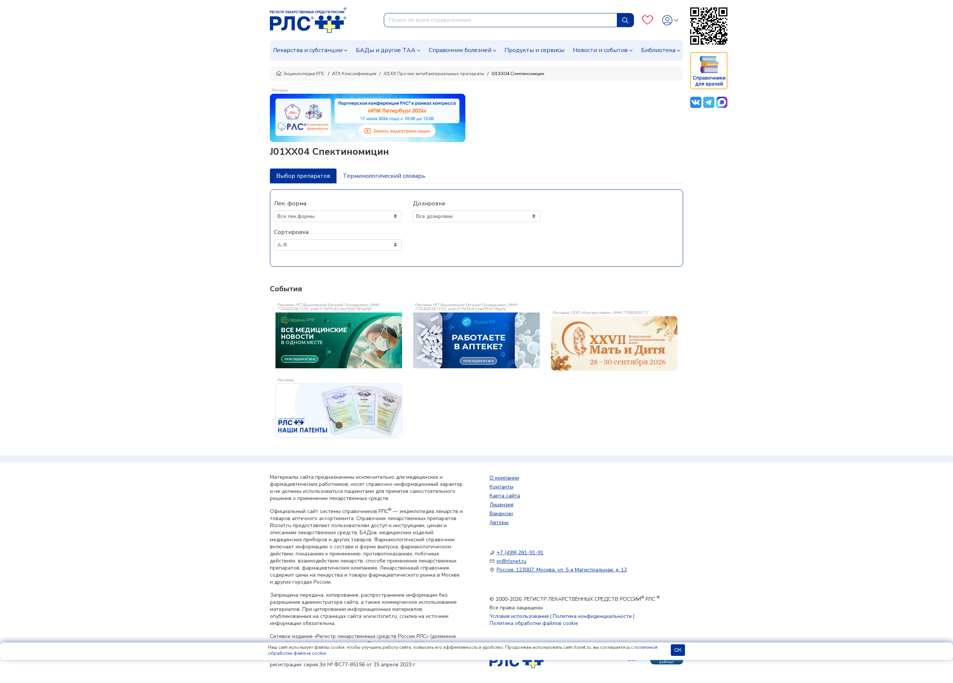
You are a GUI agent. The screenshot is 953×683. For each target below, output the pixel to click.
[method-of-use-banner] (367, 117)
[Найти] (625, 20)
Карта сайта (505, 495)
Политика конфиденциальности (592, 616)
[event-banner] (614, 343)
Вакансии (501, 513)
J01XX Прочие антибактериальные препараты (433, 74)
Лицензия (501, 504)
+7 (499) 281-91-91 (520, 552)
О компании (504, 477)
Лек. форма (290, 203)
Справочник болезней (460, 50)
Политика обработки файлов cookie (534, 623)
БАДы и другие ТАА (385, 50)
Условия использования (519, 616)
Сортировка (291, 232)
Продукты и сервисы (534, 50)
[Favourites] (647, 20)
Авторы (499, 522)
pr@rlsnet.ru (511, 561)
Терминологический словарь (384, 176)
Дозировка (429, 203)
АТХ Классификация (354, 74)
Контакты (501, 486)
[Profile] (670, 20)
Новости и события (600, 50)
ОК (678, 650)
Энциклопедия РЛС (304, 74)
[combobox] (500, 20)
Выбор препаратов (303, 176)
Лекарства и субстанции (307, 50)
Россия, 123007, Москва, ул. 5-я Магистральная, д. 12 (562, 569)
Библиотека (658, 50)
